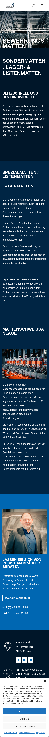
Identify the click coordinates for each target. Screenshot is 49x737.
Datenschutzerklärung (27, 733)
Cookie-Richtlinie (10, 733)
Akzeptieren (24, 711)
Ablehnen (24, 719)
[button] (45, 681)
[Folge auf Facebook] (18, 660)
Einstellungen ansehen (25, 726)
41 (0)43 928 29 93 (32, 669)
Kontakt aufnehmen (18, 597)
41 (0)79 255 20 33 (34, 674)
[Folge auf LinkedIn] (30, 660)
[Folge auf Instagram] (24, 660)
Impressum (40, 733)
